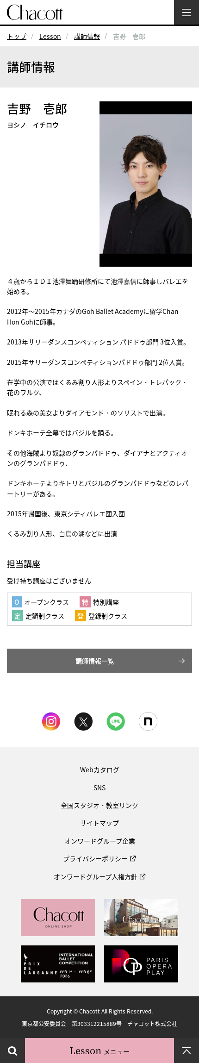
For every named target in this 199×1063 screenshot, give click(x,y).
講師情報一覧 (94, 660)
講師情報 (87, 36)
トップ (16, 36)
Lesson (50, 36)
